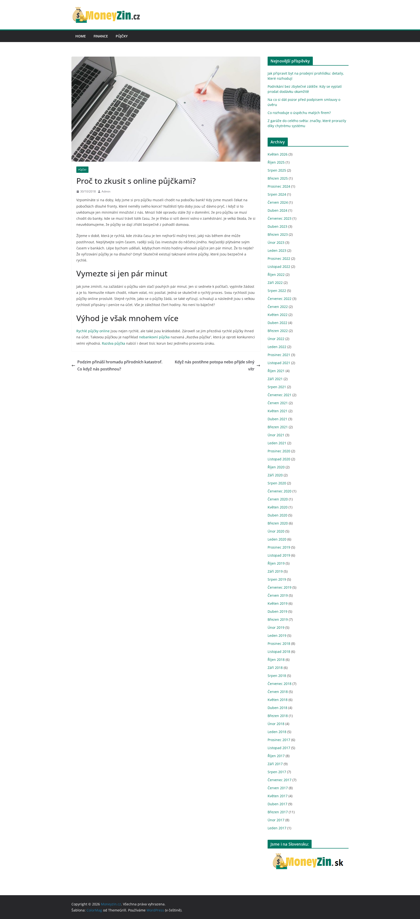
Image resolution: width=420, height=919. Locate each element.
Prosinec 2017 (279, 739)
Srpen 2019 (277, 579)
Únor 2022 (276, 338)
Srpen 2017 (277, 772)
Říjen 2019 (276, 563)
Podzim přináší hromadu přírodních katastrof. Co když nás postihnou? (119, 365)
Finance (101, 36)
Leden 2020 (277, 539)
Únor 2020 (276, 531)
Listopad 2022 (279, 266)
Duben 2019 (277, 611)
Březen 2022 (278, 330)
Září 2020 (275, 475)
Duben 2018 (277, 707)
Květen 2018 (278, 699)
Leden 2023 (277, 250)
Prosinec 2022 (279, 258)
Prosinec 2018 (279, 643)
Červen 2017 (278, 788)
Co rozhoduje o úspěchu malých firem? (299, 112)
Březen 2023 (278, 234)
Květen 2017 (278, 796)
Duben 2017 (277, 804)
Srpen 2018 (277, 675)
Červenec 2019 (279, 587)
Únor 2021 (276, 435)
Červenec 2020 (279, 491)
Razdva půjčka (113, 343)
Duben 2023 (277, 226)
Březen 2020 (278, 523)
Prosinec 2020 (279, 451)
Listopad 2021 (279, 362)
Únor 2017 (276, 820)
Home (80, 36)
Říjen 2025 (276, 162)
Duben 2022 (277, 322)
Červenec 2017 (279, 780)
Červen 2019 (278, 595)
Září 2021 (275, 378)
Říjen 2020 (276, 467)
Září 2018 (275, 667)
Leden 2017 (277, 828)
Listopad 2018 (279, 651)
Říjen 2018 (276, 659)
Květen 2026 (278, 154)
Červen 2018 (278, 691)
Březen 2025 (278, 178)
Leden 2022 (277, 346)
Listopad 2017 (279, 747)
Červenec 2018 (279, 683)
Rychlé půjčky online (93, 331)
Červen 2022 (278, 306)
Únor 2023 (276, 242)
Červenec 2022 (279, 298)
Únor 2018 (276, 723)
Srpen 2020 (277, 483)
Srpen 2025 (277, 170)
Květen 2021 (278, 411)
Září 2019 (275, 571)
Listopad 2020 (279, 459)
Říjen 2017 (276, 755)
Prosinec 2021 (279, 354)
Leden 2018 (277, 731)
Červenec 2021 (279, 395)
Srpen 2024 (277, 194)
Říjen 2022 (276, 274)
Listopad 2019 (279, 555)
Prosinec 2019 (279, 547)
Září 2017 (275, 763)
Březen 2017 (278, 812)
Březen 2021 (278, 427)
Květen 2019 (278, 603)
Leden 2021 (277, 443)
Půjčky (122, 36)
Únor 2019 (276, 627)
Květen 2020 (278, 507)
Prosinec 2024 (279, 186)
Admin (106, 191)
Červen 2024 (278, 202)
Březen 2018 (278, 715)
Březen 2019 (278, 619)
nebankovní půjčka (154, 337)
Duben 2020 (277, 515)
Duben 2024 (277, 210)
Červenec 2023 (279, 218)
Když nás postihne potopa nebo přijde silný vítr (214, 365)
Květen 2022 (278, 314)
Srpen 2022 (277, 290)
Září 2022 (275, 282)
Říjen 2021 (276, 370)
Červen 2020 (278, 499)
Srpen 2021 (277, 387)
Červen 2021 (278, 403)
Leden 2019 (277, 635)
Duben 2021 (277, 419)
